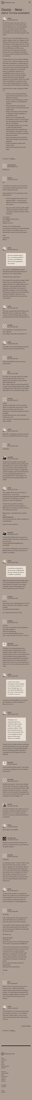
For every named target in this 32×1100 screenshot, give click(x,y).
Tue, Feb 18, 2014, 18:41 (13, 598)
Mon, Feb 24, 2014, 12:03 (13, 781)
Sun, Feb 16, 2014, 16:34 (13, 326)
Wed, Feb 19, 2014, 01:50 (13, 645)
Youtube (3, 1086)
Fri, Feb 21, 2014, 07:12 (12, 764)
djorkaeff (10, 643)
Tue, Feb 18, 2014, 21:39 (13, 622)
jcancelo (10, 855)
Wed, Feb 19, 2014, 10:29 (13, 676)
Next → (13, 159)
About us (3, 1071)
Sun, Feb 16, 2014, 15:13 (13, 308)
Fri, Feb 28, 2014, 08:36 (12, 826)
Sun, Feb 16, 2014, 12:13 (13, 249)
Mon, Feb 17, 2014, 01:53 (13, 358)
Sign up (3, 1092)
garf (9, 372)
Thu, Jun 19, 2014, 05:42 (13, 911)
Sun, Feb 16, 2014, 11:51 (13, 179)
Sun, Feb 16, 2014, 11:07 (13, 19)
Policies (3, 1081)
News (18, 9)
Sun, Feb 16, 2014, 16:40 (13, 343)
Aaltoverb (3, 1060)
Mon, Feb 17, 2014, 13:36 (13, 458)
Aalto (2, 1058)
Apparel (3, 1067)
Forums (6, 9)
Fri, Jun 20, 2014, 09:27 (12, 983)
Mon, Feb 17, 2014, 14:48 (13, 562)
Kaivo (2, 1061)
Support (3, 1079)
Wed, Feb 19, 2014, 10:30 (13, 714)
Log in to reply (26, 1026)
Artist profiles (4, 1073)
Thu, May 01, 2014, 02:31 (13, 839)
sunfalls (10, 325)
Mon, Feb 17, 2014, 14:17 (13, 489)
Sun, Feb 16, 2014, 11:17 (13, 166)
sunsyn (10, 357)
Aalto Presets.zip (8, 517)
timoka (10, 804)
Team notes (4, 1076)
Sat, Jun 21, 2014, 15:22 (13, 1008)
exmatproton (12, 838)
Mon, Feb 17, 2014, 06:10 (13, 373)
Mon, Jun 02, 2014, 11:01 (13, 890)
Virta (2, 1063)
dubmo (10, 178)
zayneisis (10, 779)
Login (2, 1090)
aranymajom (12, 165)
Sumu (3, 1064)
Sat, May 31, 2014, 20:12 (13, 856)
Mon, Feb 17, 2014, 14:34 (13, 534)
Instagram (4, 1085)
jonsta (9, 909)
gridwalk (10, 457)
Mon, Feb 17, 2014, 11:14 (13, 400)
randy (9, 18)
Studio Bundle (5, 1066)
